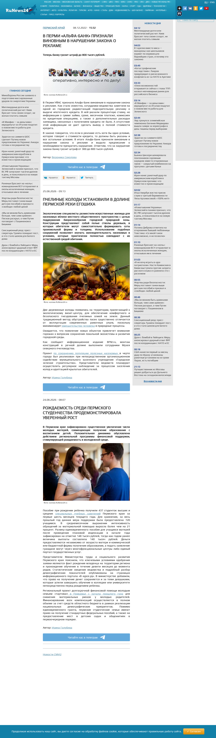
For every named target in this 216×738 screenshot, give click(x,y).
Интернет (45, 10)
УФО (136, 2)
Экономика (66, 6)
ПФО (117, 2)
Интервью (161, 10)
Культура (62, 10)
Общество (98, 6)
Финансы (87, 6)
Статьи (43, 14)
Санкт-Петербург (92, 2)
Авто (54, 10)
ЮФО (123, 2)
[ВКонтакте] (51, 176)
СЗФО (104, 2)
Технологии (159, 6)
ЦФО (111, 2)
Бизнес (77, 6)
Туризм (82, 10)
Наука (125, 6)
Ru (206, 2)
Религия (73, 10)
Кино (96, 10)
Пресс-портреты (56, 14)
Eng (212, 2)
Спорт (132, 6)
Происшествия (112, 6)
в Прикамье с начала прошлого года (95, 593)
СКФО (129, 2)
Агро (90, 10)
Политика (54, 6)
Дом (111, 10)
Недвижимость (122, 10)
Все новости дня (153, 381)
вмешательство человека (78, 325)
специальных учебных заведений (78, 513)
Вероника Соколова (64, 157)
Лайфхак (149, 10)
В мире (43, 6)
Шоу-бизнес (137, 10)
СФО (142, 2)
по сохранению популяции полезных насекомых (86, 353)
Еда (139, 6)
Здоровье (147, 6)
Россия (47, 2)
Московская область (72, 2)
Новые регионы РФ (161, 2)
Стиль (104, 10)
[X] (88, 176)
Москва (56, 2)
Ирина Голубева (62, 377)
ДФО (148, 2)
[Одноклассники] (69, 176)
